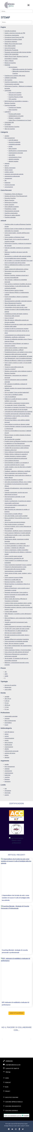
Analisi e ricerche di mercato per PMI (15, 33)
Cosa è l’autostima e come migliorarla (15, 543)
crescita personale (10, 184)
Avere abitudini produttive (12, 206)
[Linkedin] (8, 1129)
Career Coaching (9, 204)
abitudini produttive (14, 159)
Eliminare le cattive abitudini (12, 215)
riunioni (7, 736)
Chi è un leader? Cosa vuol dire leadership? (17, 392)
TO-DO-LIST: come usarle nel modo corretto (17, 628)
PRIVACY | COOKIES (14, 118)
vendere (7, 136)
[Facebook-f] (19, 1129)
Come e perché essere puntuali (13, 556)
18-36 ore (7, 705)
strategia (7, 163)
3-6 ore (7, 703)
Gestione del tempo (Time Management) (16, 196)
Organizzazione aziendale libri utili (14, 558)
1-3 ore (7, 707)
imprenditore (8, 722)
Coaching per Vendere (15, 107)
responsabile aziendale (11, 716)
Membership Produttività (11, 50)
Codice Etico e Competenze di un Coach (20, 120)
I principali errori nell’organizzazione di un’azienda (18, 411)
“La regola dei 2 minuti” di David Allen (15, 405)
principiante (8, 790)
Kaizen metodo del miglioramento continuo (16, 269)
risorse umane (9, 169)
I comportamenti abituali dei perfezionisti (16, 458)
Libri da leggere (13, 67)
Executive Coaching (10, 198)
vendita (7, 764)
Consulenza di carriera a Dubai (13, 39)
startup (6, 734)
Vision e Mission (9, 60)
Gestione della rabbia (10, 326)
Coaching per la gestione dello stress (15, 75)
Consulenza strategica (11, 41)
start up (7, 165)
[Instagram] (15, 1129)
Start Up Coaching (10, 128)
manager (7, 718)
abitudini (7, 757)
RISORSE (7, 65)
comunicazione (9, 187)
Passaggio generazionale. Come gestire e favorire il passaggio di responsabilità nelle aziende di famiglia (16, 594)
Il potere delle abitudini (11, 611)
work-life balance (13, 140)
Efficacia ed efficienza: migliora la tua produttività (18, 360)
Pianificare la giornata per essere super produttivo (18, 324)
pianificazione (8, 744)
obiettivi (7, 749)
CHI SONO (8, 124)
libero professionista (10, 720)
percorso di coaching (10, 685)
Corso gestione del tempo (12, 460)
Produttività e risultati (10, 208)
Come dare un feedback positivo (14, 394)
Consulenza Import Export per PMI (14, 37)
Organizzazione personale (12, 211)
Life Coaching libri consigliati (12, 439)
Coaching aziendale (10, 217)
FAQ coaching (12, 99)
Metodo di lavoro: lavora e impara (14, 290)
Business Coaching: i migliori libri (14, 581)
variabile (7, 696)
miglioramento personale (11, 751)
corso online (8, 689)
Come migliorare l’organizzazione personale (17, 452)
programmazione (9, 738)
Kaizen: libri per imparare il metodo (14, 643)
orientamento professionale (12, 176)
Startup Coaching (9, 200)
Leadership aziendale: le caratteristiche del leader (18, 356)
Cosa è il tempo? (9, 318)
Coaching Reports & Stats (16, 97)
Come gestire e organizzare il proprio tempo (17, 403)
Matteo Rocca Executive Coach (13, 43)
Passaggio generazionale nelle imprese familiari (18, 52)
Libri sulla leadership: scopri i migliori (15, 305)
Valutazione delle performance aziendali (16, 354)
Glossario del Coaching (15, 94)
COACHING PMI (9, 122)
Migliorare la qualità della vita (13, 579)
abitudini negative (13, 161)
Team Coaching (13, 109)
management (8, 178)
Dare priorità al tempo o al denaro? (14, 524)
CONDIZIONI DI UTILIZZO (16, 116)
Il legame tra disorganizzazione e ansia (15, 567)
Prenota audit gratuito (15, 114)
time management (10, 138)
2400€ (6, 676)
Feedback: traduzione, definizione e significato (17, 471)
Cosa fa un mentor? (10, 369)
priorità (10, 146)
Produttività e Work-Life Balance (13, 194)
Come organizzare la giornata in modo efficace (18, 626)
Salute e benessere (10, 167)
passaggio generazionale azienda (14, 174)
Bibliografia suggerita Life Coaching (22, 69)
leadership (7, 182)
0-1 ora (7, 709)
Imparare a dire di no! (11, 450)
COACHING (8, 90)
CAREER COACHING (11, 77)
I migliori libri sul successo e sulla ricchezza (17, 447)
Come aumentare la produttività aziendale (16, 641)
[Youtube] (12, 1129)
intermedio (7, 792)
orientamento (8, 771)
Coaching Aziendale (10, 105)
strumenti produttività (14, 142)
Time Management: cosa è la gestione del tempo (18, 358)
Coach (6, 724)
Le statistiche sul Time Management (15, 443)
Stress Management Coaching (13, 303)
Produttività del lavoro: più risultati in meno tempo (18, 352)
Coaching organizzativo (11, 213)
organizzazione (9, 746)
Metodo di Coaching (10, 62)
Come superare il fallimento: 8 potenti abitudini (17, 533)
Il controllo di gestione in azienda (14, 479)
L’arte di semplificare (10, 396)
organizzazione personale (16, 153)
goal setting (12, 155)
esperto (7, 795)
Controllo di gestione (10, 31)
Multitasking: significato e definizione (15, 337)
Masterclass (8, 687)
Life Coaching (8, 80)
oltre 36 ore (8, 698)
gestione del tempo (10, 753)
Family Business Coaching (12, 126)
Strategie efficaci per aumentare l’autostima (17, 639)
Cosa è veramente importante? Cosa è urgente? (18, 564)
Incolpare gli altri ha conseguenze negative (16, 328)
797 (6, 671)
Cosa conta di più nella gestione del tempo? (17, 652)
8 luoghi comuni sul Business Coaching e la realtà (18, 441)
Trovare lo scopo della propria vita (14, 367)
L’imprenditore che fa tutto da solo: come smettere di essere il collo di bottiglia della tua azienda (17, 309)
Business (7, 779)
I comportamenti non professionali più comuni (17, 335)
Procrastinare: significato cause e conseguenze (18, 530)
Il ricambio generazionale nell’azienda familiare (18, 413)
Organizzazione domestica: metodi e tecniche (17, 605)
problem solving (9, 172)
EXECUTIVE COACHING (11, 54)
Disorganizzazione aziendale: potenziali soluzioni (18, 301)
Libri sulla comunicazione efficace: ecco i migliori (18, 481)
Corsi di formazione (10, 48)
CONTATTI (8, 111)
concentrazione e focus (15, 157)
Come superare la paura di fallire (14, 577)
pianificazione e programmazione (18, 150)
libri (6, 180)
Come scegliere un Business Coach (14, 237)
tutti (6, 788)
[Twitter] (22, 1129)
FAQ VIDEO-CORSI (10, 45)
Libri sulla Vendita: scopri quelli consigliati (16, 515)
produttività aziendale (14, 144)
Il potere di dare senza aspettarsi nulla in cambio (18, 603)
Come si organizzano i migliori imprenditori (16, 550)
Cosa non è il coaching (15, 92)
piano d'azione (13, 148)
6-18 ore (7, 700)
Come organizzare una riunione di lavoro (16, 473)
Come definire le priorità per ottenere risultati (17, 424)
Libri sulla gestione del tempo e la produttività (17, 445)
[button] (28, 5)
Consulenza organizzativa (12, 35)
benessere (7, 781)
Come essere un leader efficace (13, 513)
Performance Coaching (11, 202)
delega (6, 755)
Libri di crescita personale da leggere (15, 522)
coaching (7, 777)
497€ (6, 674)
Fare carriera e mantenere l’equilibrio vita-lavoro (18, 284)
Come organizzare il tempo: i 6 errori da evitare (18, 650)
